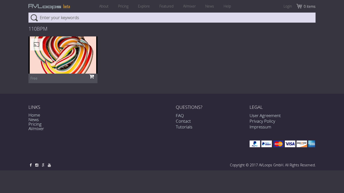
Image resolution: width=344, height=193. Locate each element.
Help (227, 6)
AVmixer (189, 6)
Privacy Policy (262, 121)
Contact (183, 121)
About (104, 6)
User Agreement (265, 115)
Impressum (260, 127)
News (209, 6)
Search (34, 17)
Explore (144, 6)
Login (288, 6)
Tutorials (184, 127)
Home (34, 115)
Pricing (123, 6)
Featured (166, 6)
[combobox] (172, 18)
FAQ (180, 115)
